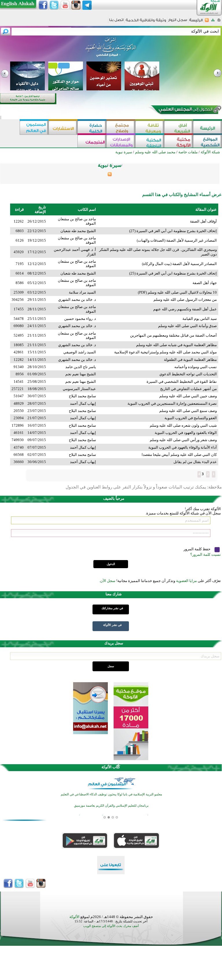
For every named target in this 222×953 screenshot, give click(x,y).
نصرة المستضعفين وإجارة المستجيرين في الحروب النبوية (172, 403)
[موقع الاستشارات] (63, 128)
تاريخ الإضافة (40, 209)
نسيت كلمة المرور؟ (205, 554)
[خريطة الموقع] (213, 22)
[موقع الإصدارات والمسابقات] (120, 142)
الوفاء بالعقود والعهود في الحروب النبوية (186, 432)
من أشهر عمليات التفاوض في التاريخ (188, 389)
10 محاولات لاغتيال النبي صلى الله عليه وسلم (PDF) (177, 292)
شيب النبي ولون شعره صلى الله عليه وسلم (183, 425)
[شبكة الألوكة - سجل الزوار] (177, 22)
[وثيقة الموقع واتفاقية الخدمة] (146, 22)
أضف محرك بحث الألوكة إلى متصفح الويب (111, 926)
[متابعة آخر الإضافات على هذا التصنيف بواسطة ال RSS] (110, 175)
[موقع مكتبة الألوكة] (178, 142)
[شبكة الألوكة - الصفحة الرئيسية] (196, 22)
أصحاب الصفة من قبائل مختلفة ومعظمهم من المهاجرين (173, 335)
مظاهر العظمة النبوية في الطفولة (190, 359)
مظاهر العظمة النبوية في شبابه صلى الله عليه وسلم (176, 345)
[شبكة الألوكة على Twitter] (54, 5)
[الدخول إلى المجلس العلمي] (185, 110)
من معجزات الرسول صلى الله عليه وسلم (185, 299)
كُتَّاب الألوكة (110, 767)
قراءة (19, 209)
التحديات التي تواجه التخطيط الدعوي (188, 374)
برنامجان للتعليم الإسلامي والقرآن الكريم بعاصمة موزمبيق (111, 805)
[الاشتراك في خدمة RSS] (207, 22)
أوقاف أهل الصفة (203, 221)
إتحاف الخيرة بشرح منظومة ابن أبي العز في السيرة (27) (173, 231)
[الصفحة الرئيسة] (219, 22)
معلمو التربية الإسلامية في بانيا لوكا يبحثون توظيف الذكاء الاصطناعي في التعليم (111, 794)
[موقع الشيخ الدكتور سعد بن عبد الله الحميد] (111, 50)
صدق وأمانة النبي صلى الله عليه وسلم (187, 326)
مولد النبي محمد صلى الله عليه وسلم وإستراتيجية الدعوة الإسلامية (165, 352)
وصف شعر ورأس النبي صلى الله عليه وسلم (183, 440)
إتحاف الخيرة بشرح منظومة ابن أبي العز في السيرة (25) (173, 273)
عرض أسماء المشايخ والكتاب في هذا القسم (182, 194)
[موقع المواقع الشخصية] (207, 142)
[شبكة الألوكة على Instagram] (76, 5)
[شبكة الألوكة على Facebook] (43, 5)
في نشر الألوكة (112, 624)
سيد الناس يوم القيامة (199, 318)
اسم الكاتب (87, 209)
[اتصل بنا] (116, 22)
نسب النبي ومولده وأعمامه (195, 367)
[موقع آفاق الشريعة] (178, 128)
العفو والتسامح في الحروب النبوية (190, 418)
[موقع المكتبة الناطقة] (149, 142)
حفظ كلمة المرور (197, 549)
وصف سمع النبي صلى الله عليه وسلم (188, 411)
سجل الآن (107, 581)
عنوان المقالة (206, 209)
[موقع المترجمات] (91, 142)
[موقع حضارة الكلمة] (91, 128)
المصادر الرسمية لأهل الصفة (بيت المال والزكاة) (179, 264)
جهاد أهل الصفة (205, 283)
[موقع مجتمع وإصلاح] (120, 128)
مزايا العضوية (186, 581)
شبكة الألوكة (210, 152)
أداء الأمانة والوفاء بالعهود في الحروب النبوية (182, 447)
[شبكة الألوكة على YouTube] (65, 5)
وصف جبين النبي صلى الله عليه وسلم (188, 396)
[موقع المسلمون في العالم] (34, 128)
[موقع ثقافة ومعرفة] (149, 128)
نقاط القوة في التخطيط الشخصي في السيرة (182, 381)
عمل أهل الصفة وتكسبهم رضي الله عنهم (185, 309)
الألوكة (74, 917)
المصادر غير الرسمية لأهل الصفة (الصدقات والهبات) (177, 240)
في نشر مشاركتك (112, 608)
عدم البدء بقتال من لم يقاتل (195, 462)
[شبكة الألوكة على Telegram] (87, 5)
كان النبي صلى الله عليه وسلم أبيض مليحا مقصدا (179, 454)
